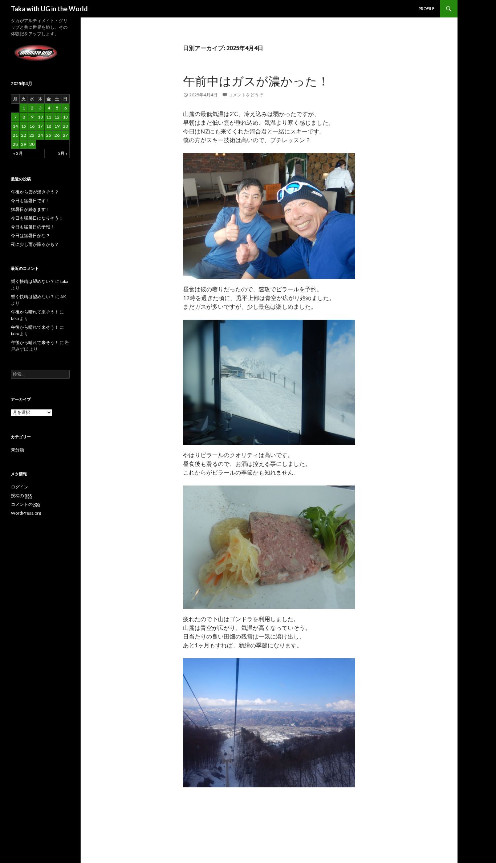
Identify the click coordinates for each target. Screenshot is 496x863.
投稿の (21, 495)
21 (15, 135)
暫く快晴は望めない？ (32, 281)
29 (23, 144)
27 (65, 135)
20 (65, 126)
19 (57, 126)
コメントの (25, 504)
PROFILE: (427, 8)
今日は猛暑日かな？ (30, 235)
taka (64, 281)
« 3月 (18, 153)
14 (15, 126)
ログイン (19, 487)
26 (57, 135)
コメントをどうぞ (245, 94)
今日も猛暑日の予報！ (32, 226)
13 (65, 117)
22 (23, 135)
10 (40, 117)
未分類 (17, 449)
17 (40, 126)
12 (57, 117)
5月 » (63, 153)
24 (40, 135)
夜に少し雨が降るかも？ (35, 244)
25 (48, 135)
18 (48, 126)
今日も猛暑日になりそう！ (37, 218)
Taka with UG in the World (49, 9)
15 (23, 126)
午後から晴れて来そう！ (35, 312)
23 (31, 135)
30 (31, 144)
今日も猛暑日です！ (30, 200)
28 (15, 144)
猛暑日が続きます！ (30, 209)
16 (31, 126)
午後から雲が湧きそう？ (35, 192)
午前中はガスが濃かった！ (256, 80)
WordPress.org (26, 513)
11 (48, 117)
